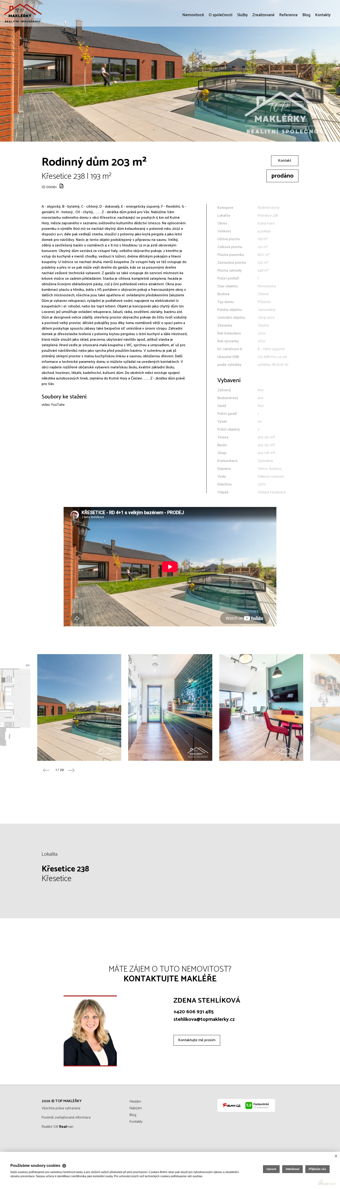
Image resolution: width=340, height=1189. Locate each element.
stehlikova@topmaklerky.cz (204, 1019)
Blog (306, 41)
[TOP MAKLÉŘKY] (38, 13)
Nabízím (136, 1108)
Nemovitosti (193, 41)
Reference (288, 41)
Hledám (135, 1101)
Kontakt (284, 161)
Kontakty (323, 41)
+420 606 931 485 (193, 1012)
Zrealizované (263, 41)
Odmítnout (292, 1169)
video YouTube (53, 405)
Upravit (271, 1169)
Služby (242, 41)
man (66, 1127)
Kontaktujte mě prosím (196, 1040)
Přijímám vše (317, 1169)
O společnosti (220, 41)
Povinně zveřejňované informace (66, 1117)
